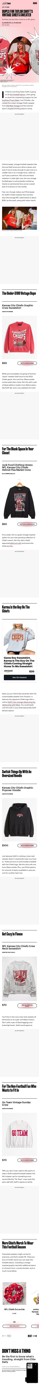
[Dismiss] (35, 1364)
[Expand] (28, 1364)
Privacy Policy (11, 1371)
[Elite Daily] (6, 3)
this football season (17, 94)
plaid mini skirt (16, 543)
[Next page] (32, 1336)
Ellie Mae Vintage (13, 106)
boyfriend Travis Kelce (10, 100)
